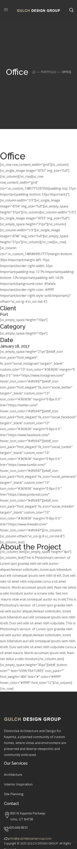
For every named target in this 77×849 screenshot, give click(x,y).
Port (4, 314)
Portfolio (48, 72)
